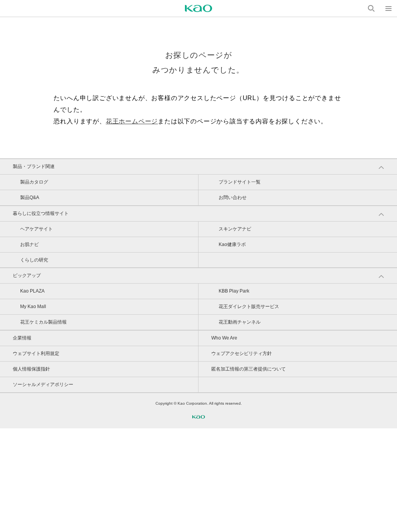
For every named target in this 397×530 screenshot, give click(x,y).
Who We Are (224, 338)
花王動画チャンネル (240, 322)
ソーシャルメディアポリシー (43, 384)
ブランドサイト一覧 (240, 182)
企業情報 (22, 338)
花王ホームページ (132, 121)
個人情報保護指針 (31, 369)
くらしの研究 (34, 260)
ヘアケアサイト (36, 229)
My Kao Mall (33, 306)
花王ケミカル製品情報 (43, 322)
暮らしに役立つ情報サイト (41, 213)
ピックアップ (27, 275)
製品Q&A (29, 197)
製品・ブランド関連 (34, 166)
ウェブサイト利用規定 (36, 353)
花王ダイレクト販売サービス (249, 306)
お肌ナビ (29, 244)
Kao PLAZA (32, 291)
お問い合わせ (233, 197)
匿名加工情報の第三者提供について (248, 369)
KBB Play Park (234, 291)
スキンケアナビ (235, 229)
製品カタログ (34, 182)
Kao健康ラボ (232, 244)
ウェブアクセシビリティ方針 (241, 353)
